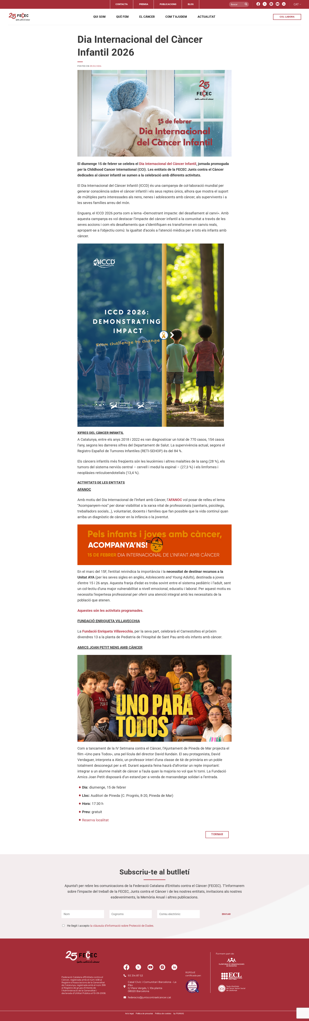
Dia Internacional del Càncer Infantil (167, 164)
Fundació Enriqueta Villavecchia (107, 631)
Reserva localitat (95, 820)
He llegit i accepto (110, 925)
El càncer (147, 16)
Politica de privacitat (144, 1013)
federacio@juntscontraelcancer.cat (149, 997)
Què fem (122, 16)
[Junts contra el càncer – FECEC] (19, 16)
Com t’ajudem (176, 16)
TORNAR (217, 834)
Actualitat (206, 16)
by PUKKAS (178, 1013)
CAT (296, 4)
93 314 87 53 (135, 975)
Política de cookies (163, 1013)
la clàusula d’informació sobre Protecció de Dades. (122, 925)
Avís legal (129, 1013)
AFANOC (175, 500)
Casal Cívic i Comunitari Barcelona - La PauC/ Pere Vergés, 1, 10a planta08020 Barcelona (152, 986)
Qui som (99, 16)
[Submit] (246, 4)
